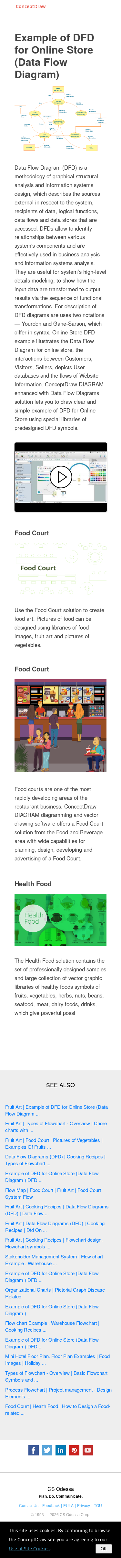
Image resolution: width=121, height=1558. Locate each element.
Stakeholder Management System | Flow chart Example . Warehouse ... (54, 1259)
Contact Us (28, 1505)
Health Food (33, 883)
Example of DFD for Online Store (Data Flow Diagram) (54, 55)
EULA (68, 1505)
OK (104, 1548)
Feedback (51, 1505)
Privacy (83, 1505)
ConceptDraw (30, 6)
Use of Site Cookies (29, 1548)
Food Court (32, 532)
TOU (98, 1505)
